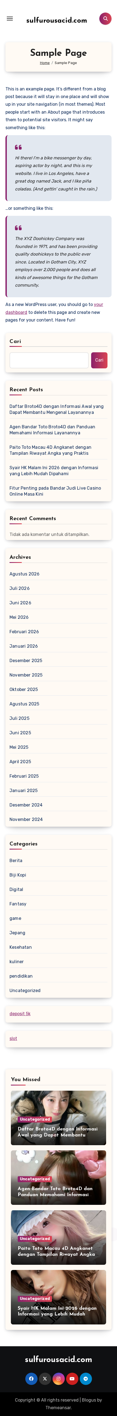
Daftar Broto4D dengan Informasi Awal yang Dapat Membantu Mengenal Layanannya (57, 409)
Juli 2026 (20, 588)
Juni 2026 (20, 602)
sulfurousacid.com (56, 21)
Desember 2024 (26, 805)
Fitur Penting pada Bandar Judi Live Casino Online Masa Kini (55, 491)
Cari (15, 341)
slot (13, 1038)
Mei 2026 (19, 617)
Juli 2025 (19, 718)
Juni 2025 (20, 732)
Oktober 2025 (24, 689)
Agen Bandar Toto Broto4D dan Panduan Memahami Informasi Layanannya (52, 429)
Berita (16, 860)
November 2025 (26, 675)
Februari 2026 (24, 631)
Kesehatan (21, 947)
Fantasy (18, 903)
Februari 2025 (24, 776)
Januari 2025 (24, 790)
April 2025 (20, 761)
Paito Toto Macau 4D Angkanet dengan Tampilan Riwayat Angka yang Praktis (50, 450)
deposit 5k (20, 1013)
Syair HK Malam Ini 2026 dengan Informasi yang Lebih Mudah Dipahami (54, 470)
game (15, 918)
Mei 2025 (19, 747)
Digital (16, 889)
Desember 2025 (26, 660)
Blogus (89, 1400)
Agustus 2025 (24, 704)
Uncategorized (25, 990)
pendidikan (21, 976)
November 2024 (26, 819)
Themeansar (58, 1407)
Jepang (17, 932)
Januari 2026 (24, 646)
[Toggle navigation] (9, 18)
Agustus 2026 (24, 574)
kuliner (17, 961)
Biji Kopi (18, 875)
